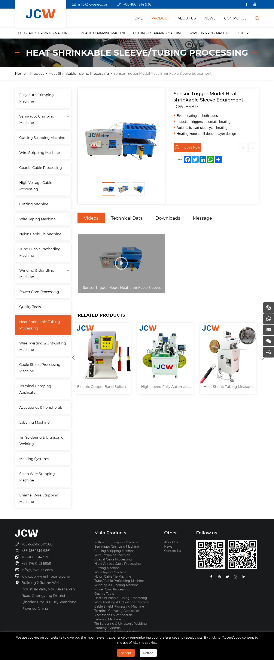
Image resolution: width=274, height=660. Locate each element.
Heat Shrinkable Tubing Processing (79, 73)
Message (202, 218)
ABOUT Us (187, 18)
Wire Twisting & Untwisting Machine (42, 346)
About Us (171, 542)
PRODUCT (160, 18)
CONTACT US (235, 18)
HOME (137, 18)
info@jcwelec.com (94, 4)
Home (20, 73)
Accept (126, 653)
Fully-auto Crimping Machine (43, 33)
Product (37, 73)
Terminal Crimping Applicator (35, 389)
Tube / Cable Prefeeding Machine (40, 252)
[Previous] (73, 357)
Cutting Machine (33, 204)
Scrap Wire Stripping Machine (37, 476)
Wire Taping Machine (37, 219)
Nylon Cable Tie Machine (40, 234)
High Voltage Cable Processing (35, 185)
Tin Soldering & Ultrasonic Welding (41, 440)
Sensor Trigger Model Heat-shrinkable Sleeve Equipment (162, 73)
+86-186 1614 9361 (138, 4)
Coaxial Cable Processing (40, 167)
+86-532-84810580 (37, 544)
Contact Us (172, 551)
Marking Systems (34, 458)
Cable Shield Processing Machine (39, 367)
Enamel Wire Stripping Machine (38, 498)
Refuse (148, 653)
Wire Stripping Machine (210, 33)
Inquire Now (191, 147)
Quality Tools (30, 306)
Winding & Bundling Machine (36, 273)
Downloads (167, 218)
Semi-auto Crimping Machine (101, 33)
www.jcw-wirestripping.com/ (45, 576)
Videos (91, 218)
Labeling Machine (34, 422)
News (168, 546)
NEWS (210, 18)
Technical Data (127, 218)
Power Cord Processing (39, 291)
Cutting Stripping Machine (42, 137)
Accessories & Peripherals (41, 407)
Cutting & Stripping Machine (157, 33)
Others (244, 33)
